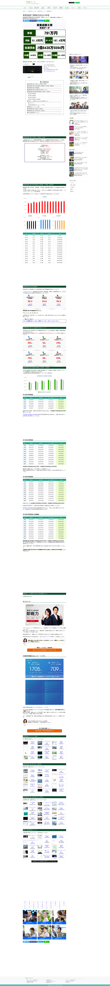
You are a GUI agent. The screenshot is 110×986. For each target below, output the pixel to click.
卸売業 (61, 790)
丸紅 (32, 855)
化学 (32, 785)
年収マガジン (68, 982)
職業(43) (71, 191)
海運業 (61, 780)
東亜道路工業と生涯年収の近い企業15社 (37, 110)
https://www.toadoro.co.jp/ (50, 71)
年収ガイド (25, 11)
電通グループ (47, 850)
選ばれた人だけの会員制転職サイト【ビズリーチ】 (44, 649)
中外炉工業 (32, 741)
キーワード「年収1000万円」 (71, 980)
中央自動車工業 (61, 789)
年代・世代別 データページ (51, 981)
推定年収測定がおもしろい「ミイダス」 (37, 104)
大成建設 (32, 746)
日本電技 (61, 741)
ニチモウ (46, 817)
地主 (47, 840)
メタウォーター (61, 784)
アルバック (32, 774)
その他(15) (72, 187)
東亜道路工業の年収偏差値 (34, 87)
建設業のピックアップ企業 (34, 106)
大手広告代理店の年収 (78, 152)
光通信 (61, 840)
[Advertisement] (44, 124)
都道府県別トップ (49, 982)
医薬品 (61, 771)
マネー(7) (72, 182)
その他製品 (32, 770)
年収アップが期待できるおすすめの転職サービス (38, 101)
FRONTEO (47, 774)
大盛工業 (61, 751)
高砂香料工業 (32, 784)
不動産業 (46, 791)
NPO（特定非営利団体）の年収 (80, 162)
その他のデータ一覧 (69, 981)
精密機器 (46, 780)
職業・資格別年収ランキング (32, 981)
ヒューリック (61, 835)
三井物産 (32, 850)
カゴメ (61, 812)
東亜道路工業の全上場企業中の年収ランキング (38, 89)
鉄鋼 (32, 809)
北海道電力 (61, 802)
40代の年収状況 (32, 97)
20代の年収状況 (32, 93)
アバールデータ (32, 817)
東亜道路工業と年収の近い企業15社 (36, 108)
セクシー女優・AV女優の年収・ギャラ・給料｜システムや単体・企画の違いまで (81, 133)
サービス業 (47, 775)
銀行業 (61, 852)
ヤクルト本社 (47, 769)
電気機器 (32, 775)
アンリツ (61, 807)
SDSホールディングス (32, 756)
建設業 (47, 68)
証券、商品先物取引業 (32, 780)
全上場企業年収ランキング (34, 112)
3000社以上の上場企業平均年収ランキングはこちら (44, 861)
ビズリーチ (31, 103)
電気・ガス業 (61, 785)
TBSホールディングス (47, 855)
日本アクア (47, 756)
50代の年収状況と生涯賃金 (34, 99)
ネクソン (46, 807)
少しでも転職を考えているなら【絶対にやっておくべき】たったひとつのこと (41, 321)
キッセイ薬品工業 (61, 817)
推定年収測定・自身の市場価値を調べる (44, 730)
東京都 (58, 304)
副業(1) (71, 189)
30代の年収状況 (32, 95)
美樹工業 (32, 751)
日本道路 (32, 812)
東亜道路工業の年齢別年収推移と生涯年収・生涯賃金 (39, 91)
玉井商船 (61, 779)
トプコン (46, 779)
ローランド (32, 769)
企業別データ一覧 (30, 982)
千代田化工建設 (47, 751)
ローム (47, 784)
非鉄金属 (46, 813)
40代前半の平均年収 (27, 507)
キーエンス (47, 835)
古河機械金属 (47, 812)
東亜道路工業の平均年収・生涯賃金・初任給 (37, 83)
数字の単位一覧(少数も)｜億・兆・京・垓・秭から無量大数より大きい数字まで (81, 122)
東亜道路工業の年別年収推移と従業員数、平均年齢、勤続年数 (41, 85)
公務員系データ (49, 980)
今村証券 (32, 779)
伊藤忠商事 (47, 845)
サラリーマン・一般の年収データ (32, 980)
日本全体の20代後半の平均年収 (30, 414)
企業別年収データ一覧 (32, 11)
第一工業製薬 (32, 802)
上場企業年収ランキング (41, 11)
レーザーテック (61, 855)
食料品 (47, 770)
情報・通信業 (47, 808)
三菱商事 (61, 845)
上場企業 (30, 304)
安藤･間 (61, 756)
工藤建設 (61, 746)
